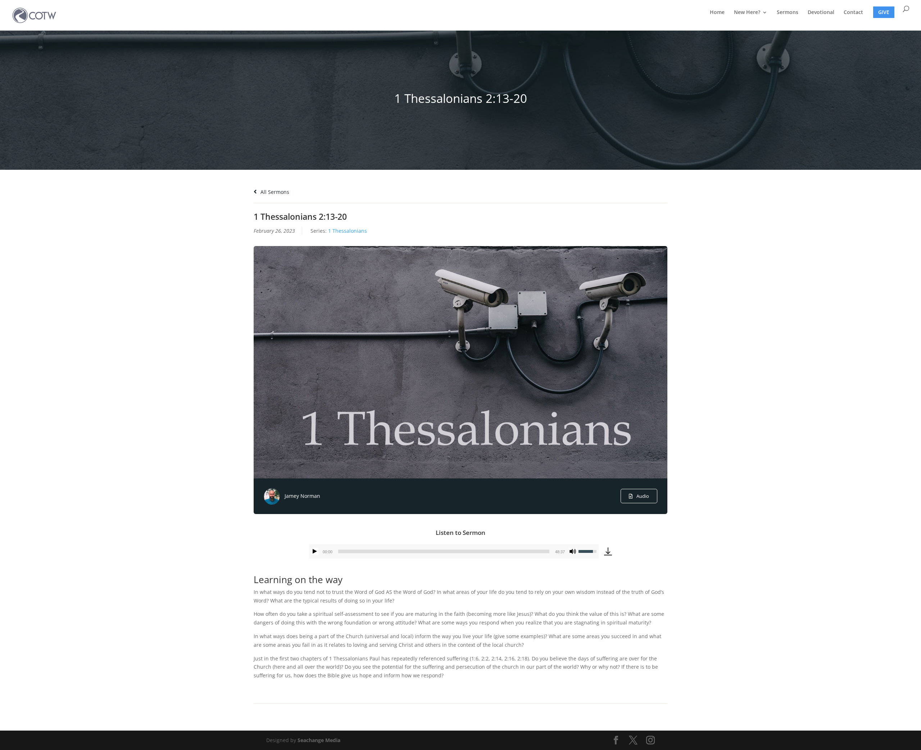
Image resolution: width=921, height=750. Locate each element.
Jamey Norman (302, 495)
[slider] (443, 551)
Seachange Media (319, 740)
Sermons (787, 12)
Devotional (821, 12)
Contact (853, 12)
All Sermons (274, 191)
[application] (454, 551)
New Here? (747, 12)
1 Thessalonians (347, 230)
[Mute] (572, 551)
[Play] (314, 551)
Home (717, 12)
